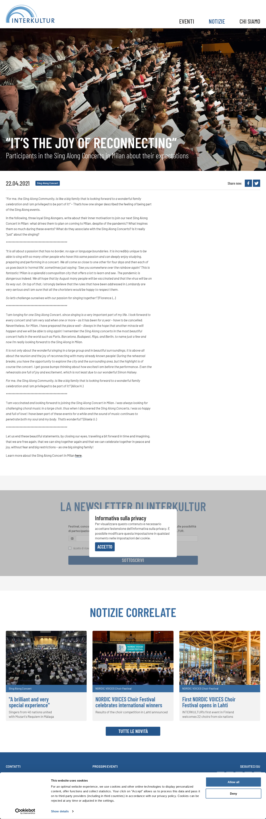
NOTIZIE (217, 21)
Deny (233, 793)
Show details (60, 811)
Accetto (104, 547)
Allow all (233, 782)
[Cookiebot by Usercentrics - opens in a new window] (25, 811)
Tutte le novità (133, 731)
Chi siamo (250, 21)
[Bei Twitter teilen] (256, 183)
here (78, 455)
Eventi (186, 21)
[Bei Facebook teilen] (248, 183)
